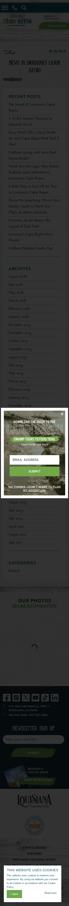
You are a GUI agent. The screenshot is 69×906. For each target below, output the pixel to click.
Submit (35, 471)
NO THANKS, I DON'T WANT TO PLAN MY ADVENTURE (34, 488)
